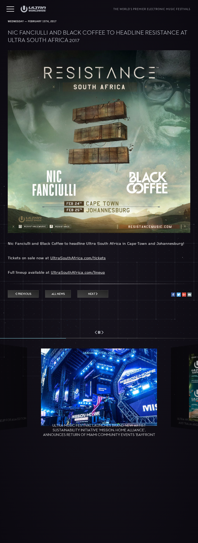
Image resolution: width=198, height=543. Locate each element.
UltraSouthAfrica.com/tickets (78, 258)
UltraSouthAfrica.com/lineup (78, 272)
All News (58, 294)
